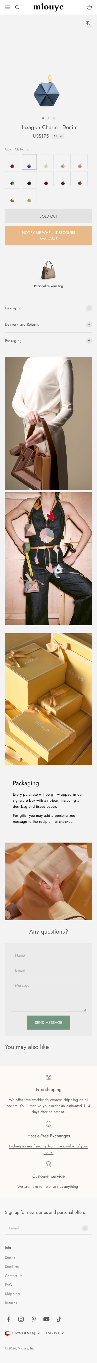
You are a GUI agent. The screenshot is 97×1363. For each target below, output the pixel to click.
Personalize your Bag (48, 286)
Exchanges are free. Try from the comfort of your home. (48, 1149)
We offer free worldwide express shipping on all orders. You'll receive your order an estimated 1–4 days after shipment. (48, 1106)
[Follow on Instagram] (21, 1319)
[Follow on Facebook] (8, 1319)
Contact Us (13, 1276)
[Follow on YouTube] (46, 1319)
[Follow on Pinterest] (33, 1319)
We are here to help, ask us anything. (48, 1186)
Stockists (12, 1266)
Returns (11, 1303)
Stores (10, 1257)
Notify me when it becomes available (48, 235)
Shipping (12, 1294)
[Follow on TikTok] (59, 1319)
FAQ (8, 1285)
